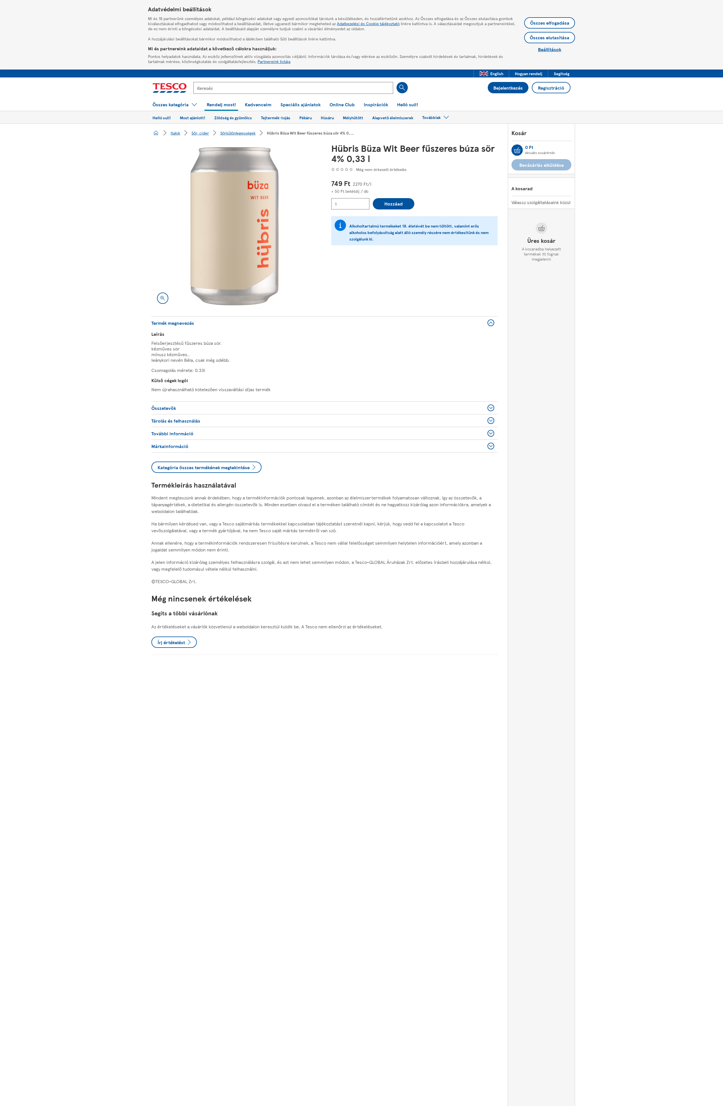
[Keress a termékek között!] (402, 87)
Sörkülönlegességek (238, 133)
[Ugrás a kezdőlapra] (170, 88)
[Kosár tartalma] (517, 150)
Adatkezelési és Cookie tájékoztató (368, 23)
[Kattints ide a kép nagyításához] (162, 298)
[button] (491, 73)
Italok (175, 133)
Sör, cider (200, 133)
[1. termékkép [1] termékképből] (234, 226)
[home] (155, 132)
